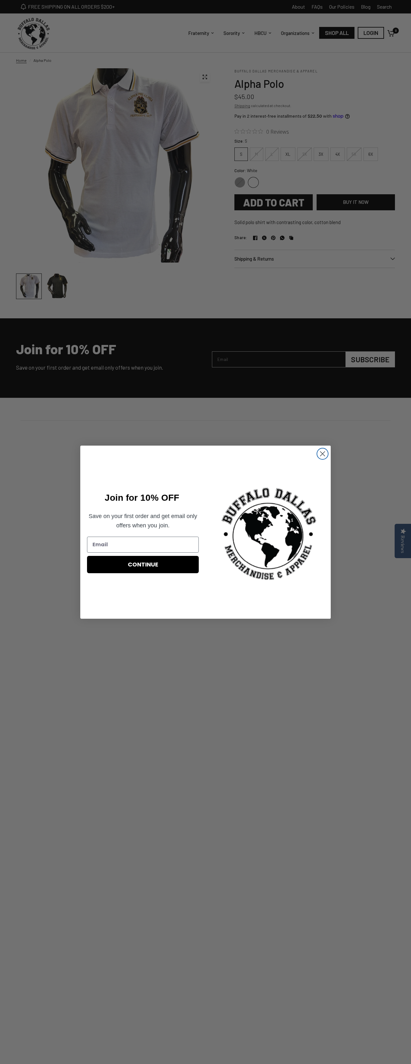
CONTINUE (143, 564)
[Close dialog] (322, 453)
